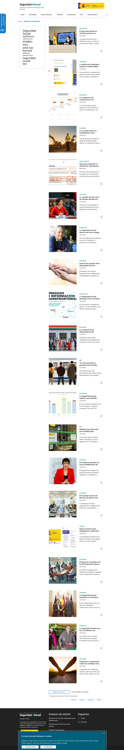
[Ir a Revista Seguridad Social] (33, 4)
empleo (27, 41)
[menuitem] (22, 14)
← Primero (72, 700)
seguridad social (29, 59)
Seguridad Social (29, 32)
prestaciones (28, 55)
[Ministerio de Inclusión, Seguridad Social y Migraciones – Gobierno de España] (91, 5)
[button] (101, 51)
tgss (25, 63)
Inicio (20, 21)
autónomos (28, 36)
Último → (100, 700)
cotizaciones (27, 39)
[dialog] (62, 740)
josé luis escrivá (28, 49)
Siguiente (91, 700)
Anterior (82, 700)
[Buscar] (106, 14)
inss (25, 44)
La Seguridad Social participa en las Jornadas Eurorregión (89, 299)
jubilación (26, 53)
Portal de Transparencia (56, 730)
